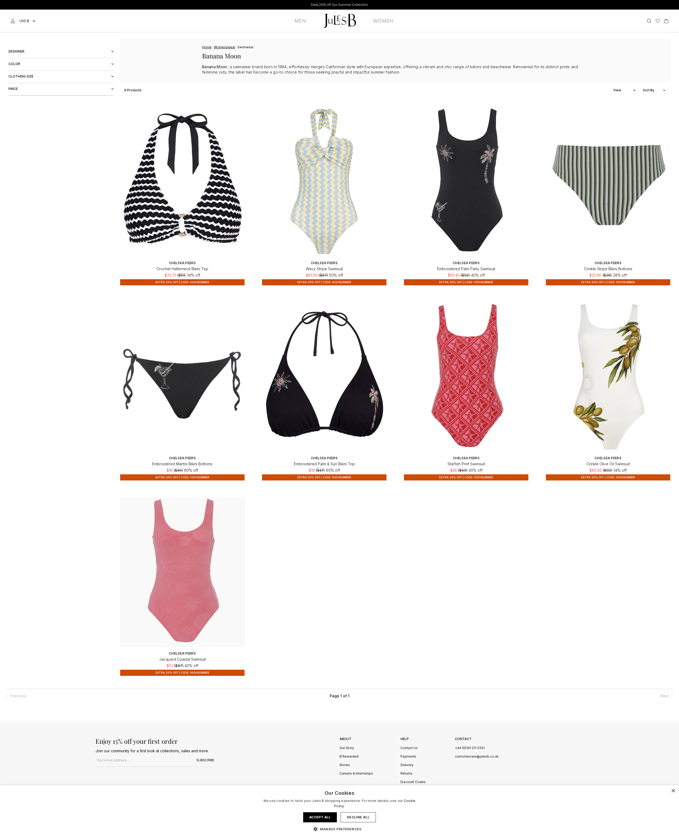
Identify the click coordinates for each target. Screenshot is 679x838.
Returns (406, 773)
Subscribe (205, 760)
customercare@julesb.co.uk (477, 756)
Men (300, 21)
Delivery (407, 765)
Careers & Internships (356, 773)
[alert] (339, 811)
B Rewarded (349, 756)
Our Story (347, 748)
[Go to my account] (14, 21)
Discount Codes (413, 782)
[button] (339, 829)
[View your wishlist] (658, 21)
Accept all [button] (320, 817)
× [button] (673, 791)
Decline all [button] (358, 817)
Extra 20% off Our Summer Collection (339, 5)
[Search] (649, 21)
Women (383, 21)
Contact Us (409, 748)
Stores (345, 765)
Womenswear (224, 47)
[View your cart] (666, 21)
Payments (408, 756)
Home (207, 47)
